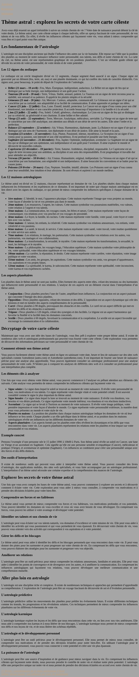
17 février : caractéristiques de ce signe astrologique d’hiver (33, 671)
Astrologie (7, 4)
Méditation (7, 13)
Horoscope (7, 8)
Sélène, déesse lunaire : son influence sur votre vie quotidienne (34, 674)
